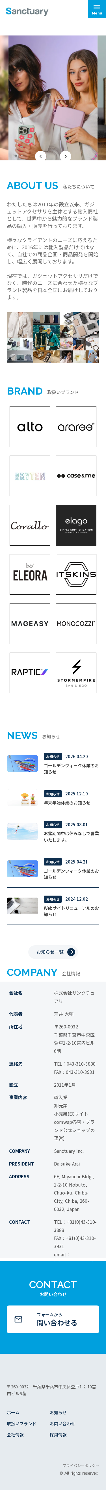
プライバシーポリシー (80, 1465)
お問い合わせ (62, 1423)
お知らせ (58, 1412)
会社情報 (15, 1434)
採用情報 (58, 1434)
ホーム (13, 1412)
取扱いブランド (21, 1423)
